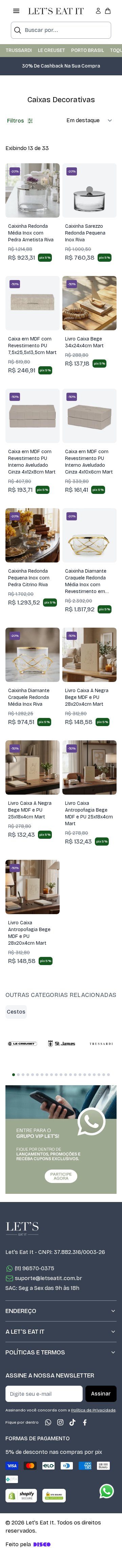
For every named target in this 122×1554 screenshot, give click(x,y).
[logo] (56, 10)
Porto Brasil (87, 50)
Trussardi (19, 50)
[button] (61, 69)
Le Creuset (51, 50)
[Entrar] (98, 10)
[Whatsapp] (48, 1422)
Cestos (16, 1012)
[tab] (13, 1074)
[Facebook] (85, 1422)
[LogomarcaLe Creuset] (22, 1044)
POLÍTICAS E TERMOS (35, 1352)
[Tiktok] (72, 1422)
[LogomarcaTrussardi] (101, 1044)
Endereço (20, 1311)
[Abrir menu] (16, 10)
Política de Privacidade (93, 1410)
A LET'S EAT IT (24, 1331)
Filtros (15, 120)
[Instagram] (60, 1422)
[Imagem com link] (61, 1139)
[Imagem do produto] (32, 190)
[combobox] (61, 30)
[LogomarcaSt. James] (62, 1044)
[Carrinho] (107, 10)
